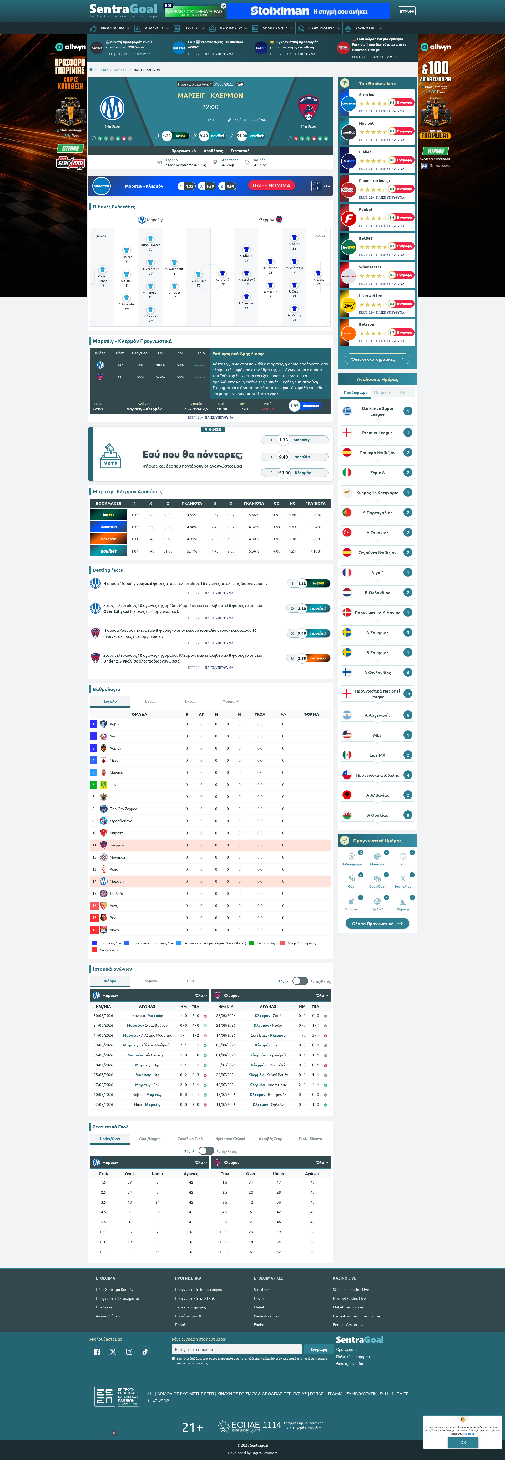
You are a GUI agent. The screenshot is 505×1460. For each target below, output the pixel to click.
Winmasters (370, 266)
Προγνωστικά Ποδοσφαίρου (198, 1289)
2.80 (231, 551)
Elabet (365, 151)
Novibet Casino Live (349, 1298)
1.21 (292, 551)
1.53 (231, 538)
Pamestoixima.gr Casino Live (356, 1315)
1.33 (134, 514)
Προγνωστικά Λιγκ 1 (195, 84)
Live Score (104, 1307)
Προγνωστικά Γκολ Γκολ (195, 1298)
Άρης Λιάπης (252, 353)
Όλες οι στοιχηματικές (373, 359)
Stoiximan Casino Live (351, 1289)
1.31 (134, 538)
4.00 (276, 551)
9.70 (167, 538)
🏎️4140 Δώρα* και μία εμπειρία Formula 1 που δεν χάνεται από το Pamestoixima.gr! (379, 44)
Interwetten (370, 295)
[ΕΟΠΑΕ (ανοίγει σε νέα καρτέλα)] (270, 1426)
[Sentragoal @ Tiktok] (145, 1351)
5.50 (150, 526)
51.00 (168, 551)
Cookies (469, 1434)
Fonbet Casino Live (349, 1324)
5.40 (150, 538)
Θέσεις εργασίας (349, 1363)
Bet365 (366, 238)
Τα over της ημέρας (190, 1307)
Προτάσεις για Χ (188, 1315)
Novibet (366, 123)
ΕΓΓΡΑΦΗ (406, 11)
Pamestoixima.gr (374, 180)
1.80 (292, 514)
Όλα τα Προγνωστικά (373, 923)
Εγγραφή (318, 1349)
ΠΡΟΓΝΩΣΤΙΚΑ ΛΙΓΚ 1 (113, 69)
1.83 (292, 526)
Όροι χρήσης (346, 1349)
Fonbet (366, 209)
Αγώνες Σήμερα (109, 1315)
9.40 (150, 551)
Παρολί (181, 1324)
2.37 (215, 514)
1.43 (215, 551)
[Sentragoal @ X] (113, 1351)
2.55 (215, 538)
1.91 (276, 526)
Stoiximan (368, 94)
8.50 (167, 526)
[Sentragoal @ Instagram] (129, 1351)
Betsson (366, 324)
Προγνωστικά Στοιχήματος (117, 1298)
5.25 (150, 514)
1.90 (276, 538)
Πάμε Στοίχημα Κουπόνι (115, 1289)
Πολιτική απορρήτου (353, 1356)
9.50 (167, 514)
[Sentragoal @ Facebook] (97, 1351)
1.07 (134, 551)
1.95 (276, 514)
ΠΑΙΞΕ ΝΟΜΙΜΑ (272, 185)
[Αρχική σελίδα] (91, 69)
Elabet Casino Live (348, 1307)
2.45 (215, 526)
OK (463, 1442)
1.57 (231, 514)
